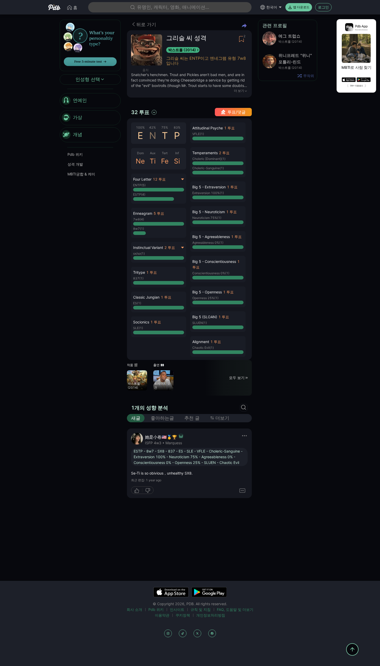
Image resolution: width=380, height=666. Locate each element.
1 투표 (151, 272)
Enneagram (142, 213)
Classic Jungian (146, 297)
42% (152, 127)
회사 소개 (134, 609)
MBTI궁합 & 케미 (81, 174)
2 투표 (169, 247)
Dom (140, 153)
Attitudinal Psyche (207, 128)
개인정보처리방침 (210, 615)
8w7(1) (138, 229)
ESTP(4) (139, 194)
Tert (165, 153)
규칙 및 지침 (201, 609)
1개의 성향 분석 (149, 408)
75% (164, 127)
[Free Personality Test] (90, 45)
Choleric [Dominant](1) (208, 159)
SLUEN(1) (199, 323)
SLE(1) (138, 328)
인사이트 (177, 609)
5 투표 (159, 213)
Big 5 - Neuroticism (208, 212)
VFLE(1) (198, 134)
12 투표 (159, 179)
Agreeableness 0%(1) (207, 243)
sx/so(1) (139, 253)
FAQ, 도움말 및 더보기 (235, 609)
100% (140, 127)
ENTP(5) (139, 185)
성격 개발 (75, 164)
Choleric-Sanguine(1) (208, 168)
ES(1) (137, 303)
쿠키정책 (183, 615)
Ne (140, 161)
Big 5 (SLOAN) (204, 317)
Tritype (139, 272)
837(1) (138, 278)
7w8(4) (138, 219)
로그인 (323, 7)
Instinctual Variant (148, 247)
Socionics (141, 322)
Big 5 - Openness (207, 292)
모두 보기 (237, 377)
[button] (158, 223)
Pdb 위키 (75, 154)
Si (177, 161)
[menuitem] (90, 100)
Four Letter (142, 179)
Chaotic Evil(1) (203, 348)
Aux (152, 153)
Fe (165, 161)
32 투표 (140, 112)
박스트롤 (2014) (182, 50)
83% (177, 127)
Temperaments (205, 153)
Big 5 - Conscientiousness (214, 261)
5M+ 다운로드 (356, 85)
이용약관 (162, 615)
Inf (177, 153)
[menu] (90, 117)
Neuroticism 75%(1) (206, 218)
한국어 (271, 7)
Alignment (200, 341)
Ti (153, 161)
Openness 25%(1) (205, 298)
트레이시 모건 (162, 386)
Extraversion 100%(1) (208, 193)
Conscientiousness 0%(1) (210, 273)
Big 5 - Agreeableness (211, 236)
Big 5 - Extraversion (209, 187)
